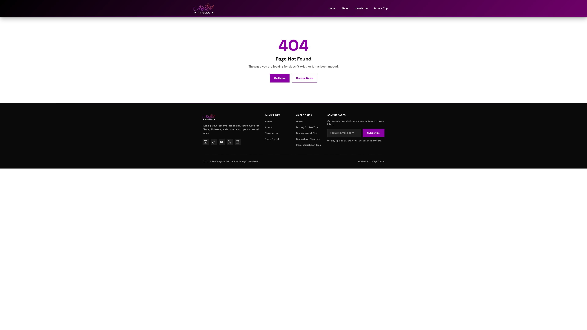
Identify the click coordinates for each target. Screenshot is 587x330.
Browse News (304, 78)
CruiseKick (362, 161)
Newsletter (271, 133)
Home (268, 121)
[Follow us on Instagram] (206, 142)
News (299, 121)
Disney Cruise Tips (307, 127)
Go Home (280, 78)
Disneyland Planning (308, 139)
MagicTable (377, 161)
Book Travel (272, 139)
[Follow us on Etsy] (238, 142)
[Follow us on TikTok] (214, 142)
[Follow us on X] (230, 142)
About (268, 127)
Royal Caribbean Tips (308, 145)
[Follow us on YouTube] (222, 142)
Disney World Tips (306, 133)
